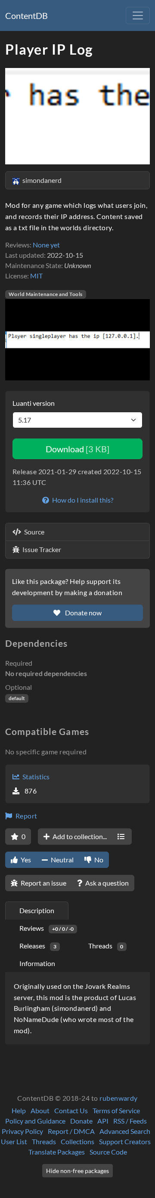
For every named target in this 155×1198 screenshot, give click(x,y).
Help (19, 1110)
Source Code (108, 1152)
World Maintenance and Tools (46, 294)
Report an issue (42, 883)
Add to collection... (79, 836)
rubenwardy (118, 1098)
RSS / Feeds (130, 1121)
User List (14, 1141)
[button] (16, 339)
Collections (77, 1141)
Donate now (83, 612)
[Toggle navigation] (138, 15)
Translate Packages (56, 1152)
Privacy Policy (22, 1131)
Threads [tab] (106, 946)
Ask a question (106, 883)
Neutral (62, 859)
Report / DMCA (71, 1131)
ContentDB (26, 15)
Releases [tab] (37, 946)
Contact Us (71, 1110)
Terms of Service (116, 1110)
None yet (46, 245)
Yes (25, 859)
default (17, 698)
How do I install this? (82, 500)
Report (25, 816)
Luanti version (33, 403)
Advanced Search (124, 1131)
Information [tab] (37, 963)
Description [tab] (36, 910)
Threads (44, 1141)
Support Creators (125, 1141)
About (40, 1110)
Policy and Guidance (35, 1121)
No (98, 859)
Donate (81, 1121)
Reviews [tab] (46, 928)
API (102, 1121)
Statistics (35, 776)
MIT (36, 276)
